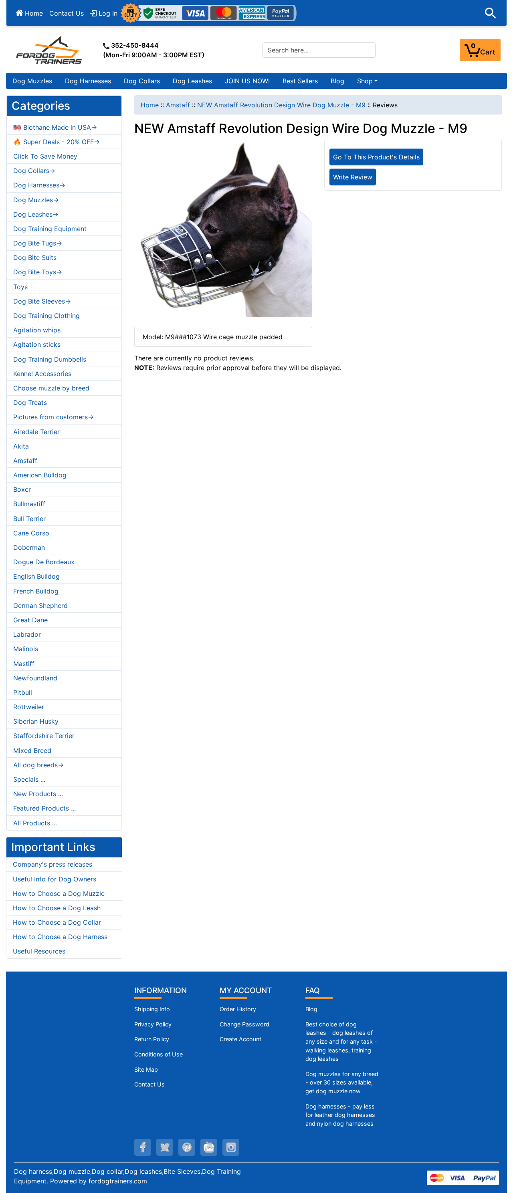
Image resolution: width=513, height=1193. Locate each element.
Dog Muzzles (32, 81)
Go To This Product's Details (376, 157)
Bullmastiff (29, 504)
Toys (20, 287)
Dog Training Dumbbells (49, 359)
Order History (238, 1009)
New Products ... (38, 794)
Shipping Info (152, 1009)
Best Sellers (300, 81)
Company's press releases (52, 864)
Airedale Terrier (36, 432)
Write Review (352, 177)
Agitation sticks (37, 344)
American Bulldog (40, 475)
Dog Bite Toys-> (37, 272)
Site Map (146, 1069)
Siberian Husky (36, 721)
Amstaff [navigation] (178, 105)
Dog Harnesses (88, 81)
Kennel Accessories (42, 374)
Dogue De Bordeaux (44, 562)
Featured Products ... (44, 808)
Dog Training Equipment (50, 229)
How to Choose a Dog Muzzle (59, 893)
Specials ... (29, 779)
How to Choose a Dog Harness (60, 937)
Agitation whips (37, 330)
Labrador (27, 634)
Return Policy (151, 1039)
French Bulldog (36, 591)
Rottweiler (28, 707)
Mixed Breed (32, 750)
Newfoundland (35, 678)
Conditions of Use (158, 1054)
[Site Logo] (49, 50)
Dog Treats (30, 402)
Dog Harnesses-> (39, 185)
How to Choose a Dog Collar (57, 922)
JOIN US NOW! (247, 81)
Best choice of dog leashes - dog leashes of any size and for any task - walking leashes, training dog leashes (341, 1041)
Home (33, 13)
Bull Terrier (29, 519)
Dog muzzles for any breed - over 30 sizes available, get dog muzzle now (341, 1082)
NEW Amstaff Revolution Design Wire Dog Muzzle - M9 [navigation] (281, 105)
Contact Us (66, 13)
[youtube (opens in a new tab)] (209, 1147)
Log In (107, 13)
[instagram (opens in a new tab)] (231, 1147)
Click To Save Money (45, 156)
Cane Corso (31, 533)
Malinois (25, 649)
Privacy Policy (153, 1024)
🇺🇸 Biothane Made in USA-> (55, 127)
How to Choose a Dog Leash (57, 908)
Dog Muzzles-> (36, 200)
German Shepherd (40, 606)
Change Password (244, 1024)
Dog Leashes (192, 81)
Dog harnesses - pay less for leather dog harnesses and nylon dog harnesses (340, 1115)
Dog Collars (142, 81)
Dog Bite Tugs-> (37, 243)
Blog (337, 81)
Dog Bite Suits (35, 257)
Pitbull (22, 692)
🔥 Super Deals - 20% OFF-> (56, 142)
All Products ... (35, 823)
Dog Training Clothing (46, 316)
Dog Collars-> (34, 171)
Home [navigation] (150, 105)
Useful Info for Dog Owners (54, 879)
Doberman (29, 547)
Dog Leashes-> (36, 214)
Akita (21, 446)
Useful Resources (39, 951)
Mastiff (23, 664)
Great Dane (30, 620)
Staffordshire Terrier (44, 736)
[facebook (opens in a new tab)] (143, 1147)
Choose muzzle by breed (51, 388)
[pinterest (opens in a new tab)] (187, 1147)
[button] (490, 13)
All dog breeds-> (38, 765)
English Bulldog (36, 576)
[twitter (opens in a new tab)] (165, 1147)
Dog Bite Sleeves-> (42, 301)
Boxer (22, 489)
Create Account (240, 1039)
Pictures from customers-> (53, 417)
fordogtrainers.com (118, 1181)
